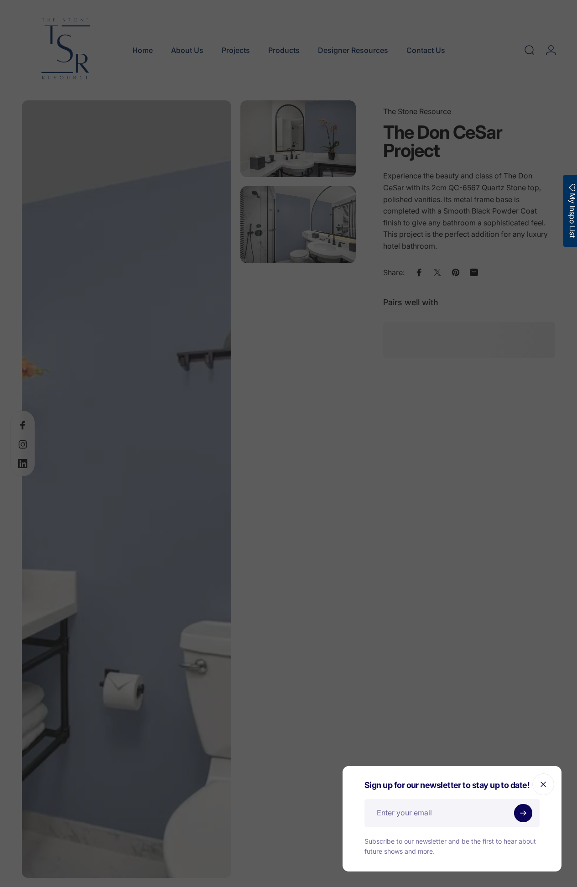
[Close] (543, 784)
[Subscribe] (523, 813)
